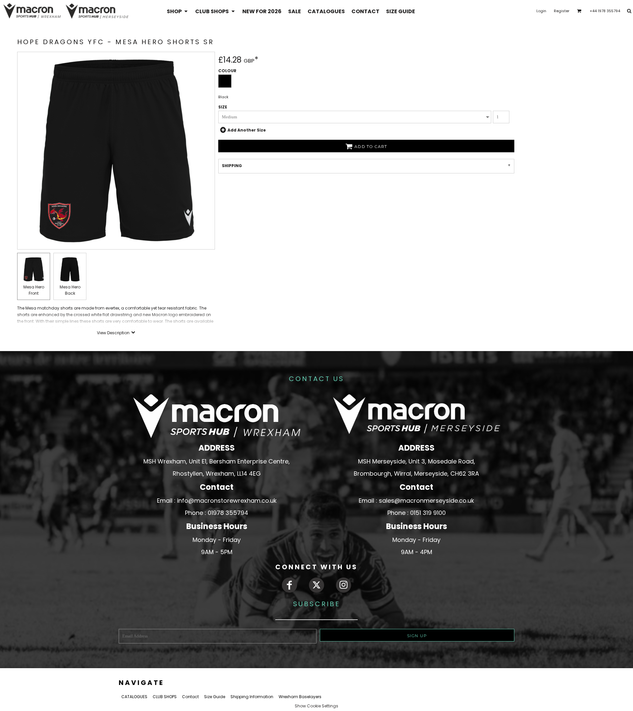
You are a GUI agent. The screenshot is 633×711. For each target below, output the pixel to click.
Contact (190, 696)
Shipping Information (251, 696)
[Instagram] (343, 585)
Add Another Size (246, 130)
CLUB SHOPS (165, 696)
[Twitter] (316, 585)
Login (541, 11)
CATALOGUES (134, 696)
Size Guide (214, 696)
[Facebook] (289, 585)
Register (561, 11)
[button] (178, 11)
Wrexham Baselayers (300, 696)
